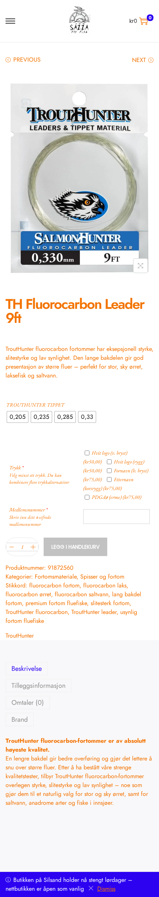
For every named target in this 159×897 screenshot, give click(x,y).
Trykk (16, 467)
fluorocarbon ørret (28, 594)
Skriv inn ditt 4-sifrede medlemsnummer (30, 520)
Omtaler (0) (27, 702)
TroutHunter (20, 635)
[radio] (17, 416)
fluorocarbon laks (104, 585)
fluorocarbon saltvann (81, 594)
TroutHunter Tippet (35, 404)
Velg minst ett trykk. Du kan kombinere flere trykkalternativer (39, 478)
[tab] (79, 668)
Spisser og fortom (102, 576)
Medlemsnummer (28, 509)
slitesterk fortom (110, 603)
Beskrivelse (26, 668)
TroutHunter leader (93, 612)
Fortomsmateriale (56, 576)
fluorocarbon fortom (54, 585)
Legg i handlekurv (75, 547)
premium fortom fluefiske (56, 603)
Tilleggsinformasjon (38, 685)
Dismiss (106, 888)
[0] (143, 21)
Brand (19, 719)
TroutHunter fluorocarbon (37, 612)
